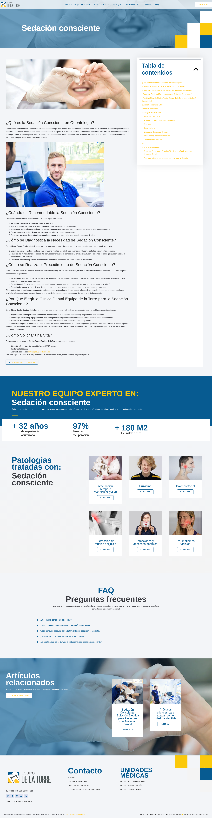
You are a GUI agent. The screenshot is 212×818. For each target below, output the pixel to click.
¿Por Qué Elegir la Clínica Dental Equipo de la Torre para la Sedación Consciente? (169, 99)
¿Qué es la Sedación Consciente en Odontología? (162, 83)
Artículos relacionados (151, 147)
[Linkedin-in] (26, 796)
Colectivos (147, 4)
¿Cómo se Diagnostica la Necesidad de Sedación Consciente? (167, 90)
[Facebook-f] (12, 796)
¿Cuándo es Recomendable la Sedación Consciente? (163, 86)
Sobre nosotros (100, 4)
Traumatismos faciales (153, 140)
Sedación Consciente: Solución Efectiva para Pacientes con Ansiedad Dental (168, 152)
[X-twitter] (8, 796)
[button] (196, 69)
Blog (157, 4)
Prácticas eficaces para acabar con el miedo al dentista (166, 158)
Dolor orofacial (149, 128)
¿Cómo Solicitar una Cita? (152, 105)
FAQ (144, 143)
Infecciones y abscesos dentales (157, 136)
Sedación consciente (150, 109)
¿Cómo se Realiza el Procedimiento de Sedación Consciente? (167, 94)
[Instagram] (17, 796)
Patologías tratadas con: (151, 112)
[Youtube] (21, 796)
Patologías (117, 4)
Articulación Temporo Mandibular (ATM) (159, 120)
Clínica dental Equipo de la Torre (77, 4)
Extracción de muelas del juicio (156, 132)
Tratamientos (130, 4)
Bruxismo (147, 124)
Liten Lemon (69, 814)
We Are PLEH (80, 814)
